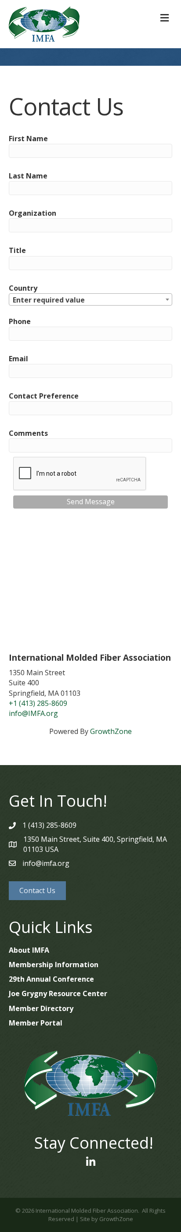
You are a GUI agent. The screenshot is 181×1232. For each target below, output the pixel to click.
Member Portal (35, 1023)
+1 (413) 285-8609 (38, 703)
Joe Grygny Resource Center (58, 993)
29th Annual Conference (51, 979)
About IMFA (29, 950)
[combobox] (90, 299)
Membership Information (53, 964)
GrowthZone (111, 731)
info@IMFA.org (33, 713)
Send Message (91, 501)
